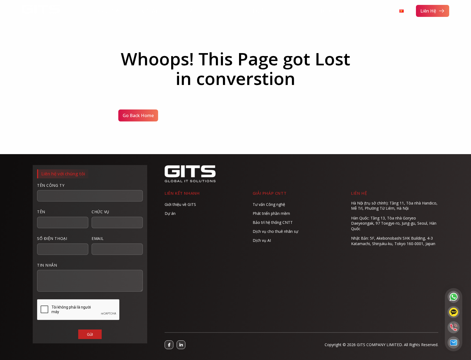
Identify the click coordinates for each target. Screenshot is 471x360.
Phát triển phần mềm (271, 213)
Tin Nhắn (47, 265)
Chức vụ (100, 211)
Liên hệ (428, 11)
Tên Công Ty (50, 185)
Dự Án (260, 11)
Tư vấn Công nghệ (269, 204)
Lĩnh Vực (225, 11)
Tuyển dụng (334, 11)
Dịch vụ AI (262, 240)
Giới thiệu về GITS (180, 204)
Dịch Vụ (148, 11)
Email (98, 238)
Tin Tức (293, 11)
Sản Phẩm (186, 11)
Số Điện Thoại (52, 238)
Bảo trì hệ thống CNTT (273, 222)
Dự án (170, 213)
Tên (41, 211)
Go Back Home (138, 115)
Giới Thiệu (110, 11)
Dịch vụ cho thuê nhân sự (275, 231)
